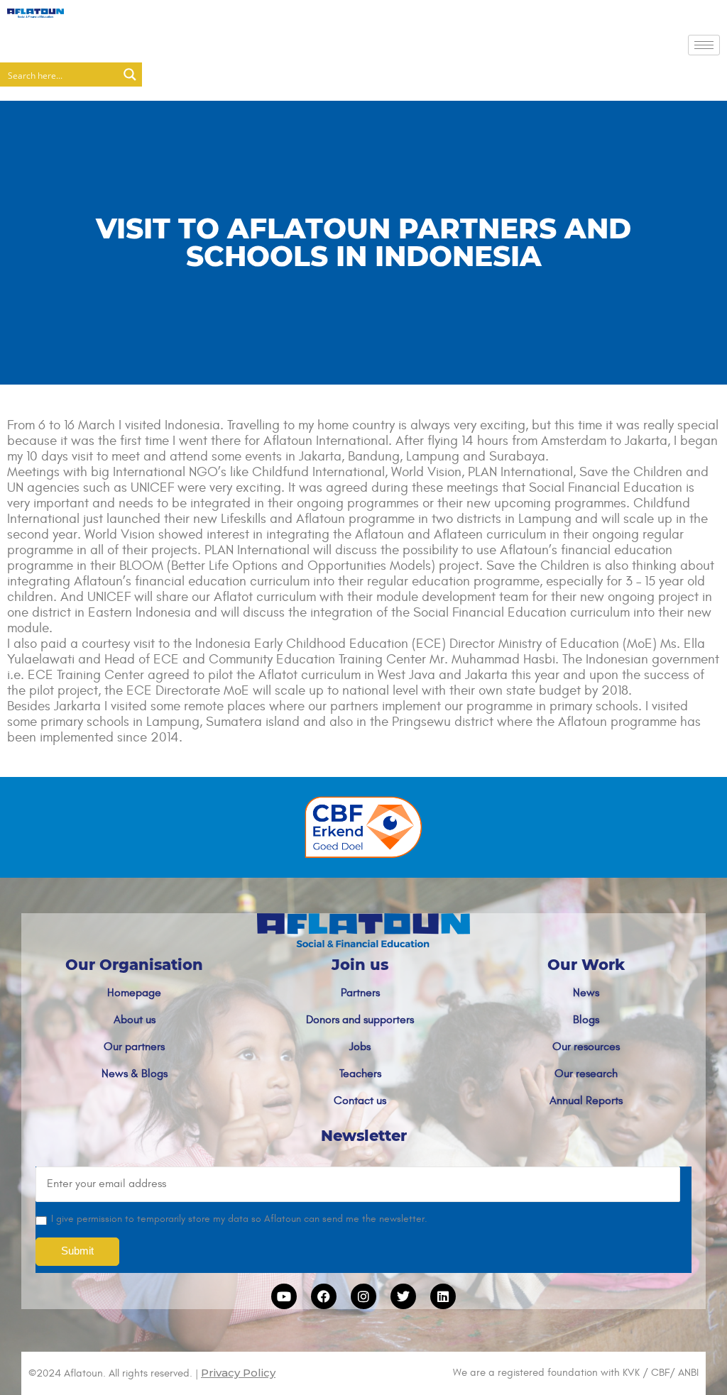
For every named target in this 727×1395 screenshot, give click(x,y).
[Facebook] (324, 1296)
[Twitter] (403, 1296)
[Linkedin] (443, 1296)
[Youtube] (284, 1296)
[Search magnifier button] (130, 74)
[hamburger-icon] (704, 45)
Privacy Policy (238, 1372)
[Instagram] (363, 1296)
